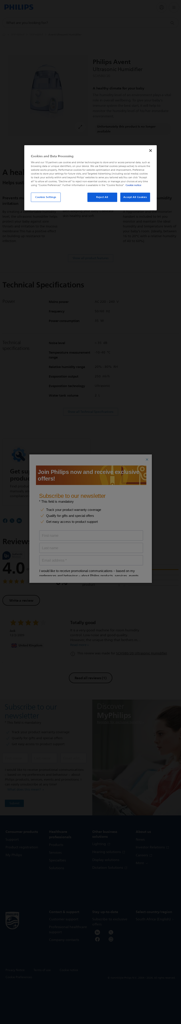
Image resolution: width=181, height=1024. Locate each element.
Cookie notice (133, 185)
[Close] (150, 150)
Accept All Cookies (135, 197)
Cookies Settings (45, 197)
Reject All (102, 197)
